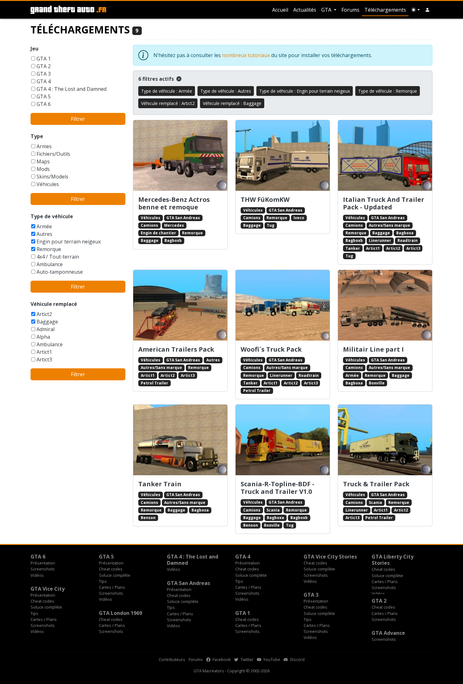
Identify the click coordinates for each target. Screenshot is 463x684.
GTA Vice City (48, 588)
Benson (148, 517)
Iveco (299, 217)
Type (37, 136)
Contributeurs (172, 659)
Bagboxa (405, 233)
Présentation (43, 563)
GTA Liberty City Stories (393, 559)
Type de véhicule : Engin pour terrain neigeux (304, 91)
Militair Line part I (373, 349)
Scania (273, 510)
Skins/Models (52, 176)
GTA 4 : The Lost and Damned (71, 88)
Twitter (247, 659)
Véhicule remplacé (54, 304)
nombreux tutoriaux (246, 55)
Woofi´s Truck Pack (271, 349)
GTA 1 (44, 58)
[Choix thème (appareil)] (415, 9)
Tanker (353, 248)
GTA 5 (44, 96)
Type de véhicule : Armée (166, 91)
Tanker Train (159, 484)
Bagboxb (173, 240)
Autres (44, 234)
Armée (44, 226)
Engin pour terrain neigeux (69, 241)
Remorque (49, 249)
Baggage (47, 321)
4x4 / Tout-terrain (58, 256)
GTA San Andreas (183, 217)
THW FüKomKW (265, 199)
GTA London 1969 (120, 613)
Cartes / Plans (112, 587)
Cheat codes (111, 569)
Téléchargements (385, 9)
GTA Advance (388, 632)
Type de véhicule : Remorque (387, 91)
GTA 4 (44, 81)
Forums (350, 9)
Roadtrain (407, 240)
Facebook (221, 659)
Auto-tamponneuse (60, 271)
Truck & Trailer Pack (376, 484)
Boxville (377, 383)
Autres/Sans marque (389, 225)
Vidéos (37, 575)
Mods (43, 169)
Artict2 (44, 314)
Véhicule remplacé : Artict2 (168, 103)
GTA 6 (44, 104)
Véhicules (48, 184)
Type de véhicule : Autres (225, 91)
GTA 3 (44, 73)
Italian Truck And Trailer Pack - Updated (383, 203)
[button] (427, 9)
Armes (44, 146)
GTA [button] (327, 9)
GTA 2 (44, 66)
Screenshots (43, 569)
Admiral (45, 329)
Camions (149, 225)
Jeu (34, 48)
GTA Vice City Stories (330, 556)
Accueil (280, 9)
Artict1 (44, 351)
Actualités (304, 9)
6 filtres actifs (156, 78)
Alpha (43, 336)
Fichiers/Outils (53, 153)
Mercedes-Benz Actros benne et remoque (174, 203)
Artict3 (44, 359)
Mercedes (174, 225)
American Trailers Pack (176, 349)
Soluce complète (114, 575)
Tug (270, 225)
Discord (297, 659)
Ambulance (50, 264)
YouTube (271, 659)
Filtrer (78, 118)
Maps (43, 161)
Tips (103, 581)
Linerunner (380, 240)
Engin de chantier (158, 233)
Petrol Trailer (154, 383)
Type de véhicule (52, 216)
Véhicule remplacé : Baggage (232, 103)
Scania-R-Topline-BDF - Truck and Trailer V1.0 (277, 488)
